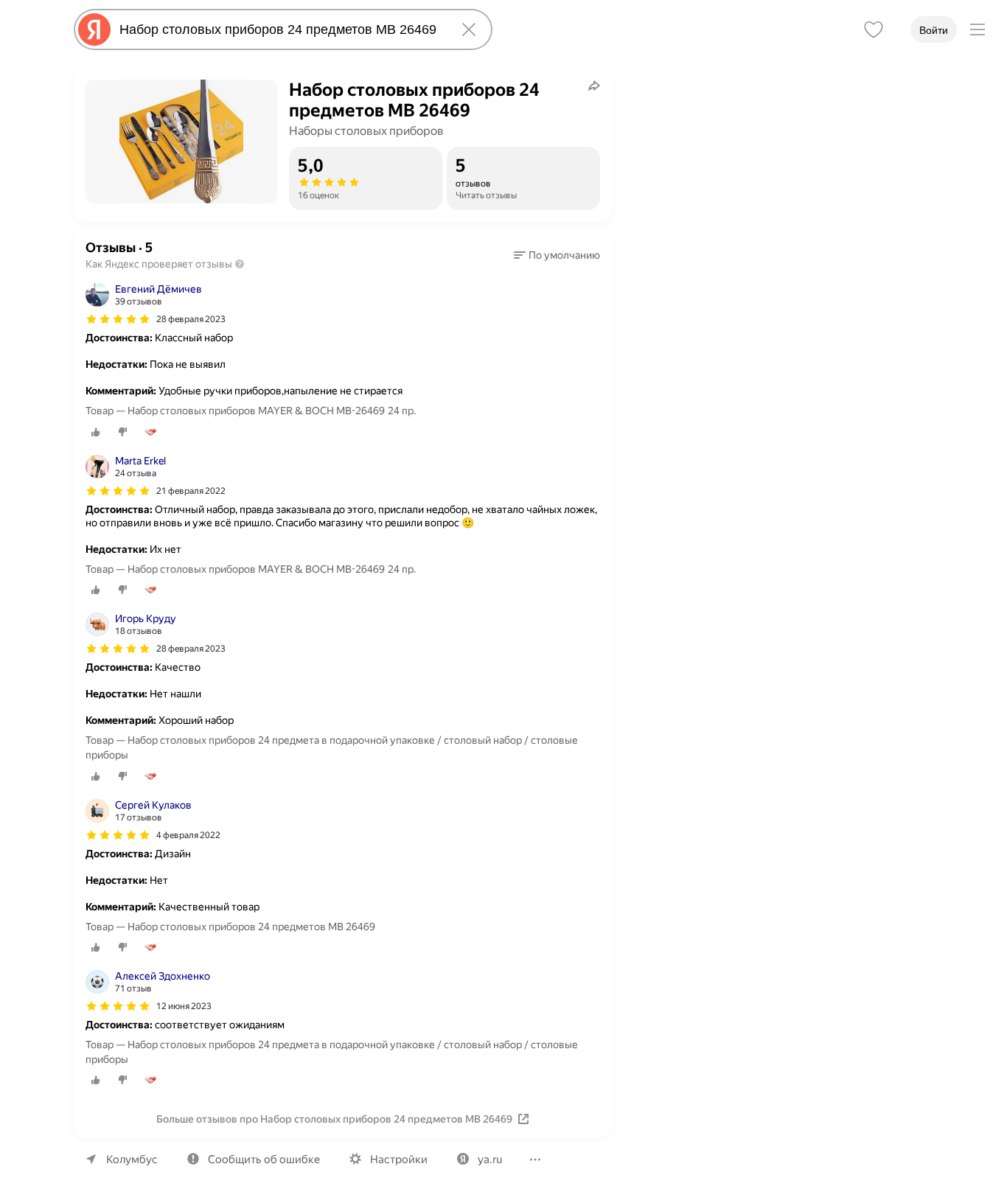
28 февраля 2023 (191, 319)
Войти (933, 30)
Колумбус (132, 1159)
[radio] (96, 432)
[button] (557, 255)
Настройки (399, 1159)
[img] (118, 319)
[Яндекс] (94, 29)
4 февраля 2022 (188, 835)
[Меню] (977, 29)
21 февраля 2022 (191, 491)
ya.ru (490, 1159)
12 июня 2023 (184, 1006)
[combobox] (280, 29)
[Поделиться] (594, 85)
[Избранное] (873, 29)
